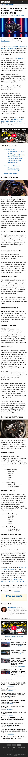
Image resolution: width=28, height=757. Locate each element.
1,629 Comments (11, 734)
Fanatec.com (5, 41)
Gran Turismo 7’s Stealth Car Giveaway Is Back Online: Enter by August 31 (19, 672)
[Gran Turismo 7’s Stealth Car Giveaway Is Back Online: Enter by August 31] (6, 673)
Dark (14, 745)
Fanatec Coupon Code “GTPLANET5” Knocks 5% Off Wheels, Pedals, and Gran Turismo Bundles (13, 694)
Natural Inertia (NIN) (14, 160)
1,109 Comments (10, 686)
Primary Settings (13, 168)
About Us (10, 747)
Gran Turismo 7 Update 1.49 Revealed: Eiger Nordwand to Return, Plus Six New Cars (14, 731)
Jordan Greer (12, 607)
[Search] (25, 2)
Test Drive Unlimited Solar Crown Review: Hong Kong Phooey (12, 724)
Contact (4, 747)
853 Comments (21, 666)
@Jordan (20, 607)
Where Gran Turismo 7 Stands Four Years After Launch (12, 707)
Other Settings (12, 162)
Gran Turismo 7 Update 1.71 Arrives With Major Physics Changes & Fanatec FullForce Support (18, 661)
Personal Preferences (11, 173)
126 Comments (10, 715)
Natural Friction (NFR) (15, 158)
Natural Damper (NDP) (15, 157)
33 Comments (10, 703)
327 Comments (21, 676)
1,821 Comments (11, 726)
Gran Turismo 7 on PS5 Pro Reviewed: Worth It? (13, 712)
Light (9, 745)
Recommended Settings (11, 166)
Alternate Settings (14, 170)
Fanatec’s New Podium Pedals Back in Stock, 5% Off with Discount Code (13, 683)
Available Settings (9, 149)
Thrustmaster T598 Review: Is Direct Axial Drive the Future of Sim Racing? (13, 718)
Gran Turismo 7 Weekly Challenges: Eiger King (18, 643)
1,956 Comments (20, 15)
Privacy (18, 749)
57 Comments (10, 709)
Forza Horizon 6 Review (8, 689)
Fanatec (17, 591)
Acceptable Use (11, 749)
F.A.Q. (14, 747)
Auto (19, 745)
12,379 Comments (22, 645)
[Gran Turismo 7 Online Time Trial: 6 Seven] (6, 653)
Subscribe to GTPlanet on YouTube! (14, 636)
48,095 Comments (22, 653)
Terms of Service (21, 747)
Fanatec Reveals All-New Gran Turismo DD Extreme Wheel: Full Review (14, 737)
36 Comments (10, 690)
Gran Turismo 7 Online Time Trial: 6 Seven (18, 651)
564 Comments (10, 720)
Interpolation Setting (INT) (16, 155)
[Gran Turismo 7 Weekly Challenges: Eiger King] (6, 645)
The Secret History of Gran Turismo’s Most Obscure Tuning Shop (13, 701)
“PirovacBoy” (19, 58)
